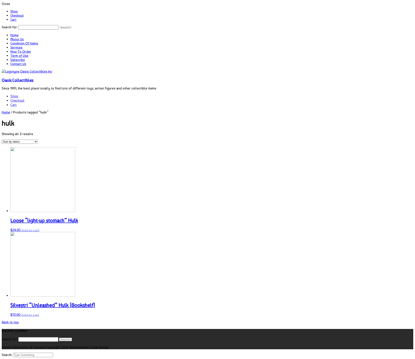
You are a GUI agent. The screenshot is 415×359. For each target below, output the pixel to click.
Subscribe (17, 60)
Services (16, 47)
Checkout (17, 15)
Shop (14, 11)
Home (14, 35)
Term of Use (19, 56)
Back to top (10, 322)
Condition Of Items (24, 43)
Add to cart (30, 230)
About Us (17, 39)
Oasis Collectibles (17, 80)
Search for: (10, 27)
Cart (13, 20)
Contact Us (18, 64)
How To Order (20, 51)
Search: (7, 355)
